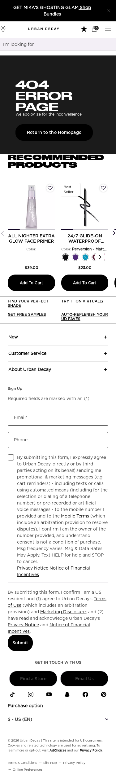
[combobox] (50, 44)
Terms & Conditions (22, 762)
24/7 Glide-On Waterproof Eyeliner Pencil (84, 238)
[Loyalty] (84, 28)
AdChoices (57, 750)
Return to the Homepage (54, 132)
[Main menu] (109, 28)
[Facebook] (85, 694)
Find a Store (33, 678)
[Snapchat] (67, 694)
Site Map (50, 762)
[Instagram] (30, 694)
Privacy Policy (91, 750)
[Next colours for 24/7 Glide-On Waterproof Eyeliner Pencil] (99, 257)
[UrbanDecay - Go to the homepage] (43, 29)
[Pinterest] (103, 694)
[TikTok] (12, 694)
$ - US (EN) (20, 719)
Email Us (84, 678)
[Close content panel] (108, 10)
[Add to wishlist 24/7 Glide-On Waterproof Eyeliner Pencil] (103, 188)
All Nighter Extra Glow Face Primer (31, 238)
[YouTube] (49, 694)
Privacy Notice (32, 568)
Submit (20, 642)
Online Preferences (27, 769)
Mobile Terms (75, 515)
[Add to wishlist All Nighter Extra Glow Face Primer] (50, 188)
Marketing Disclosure (63, 611)
